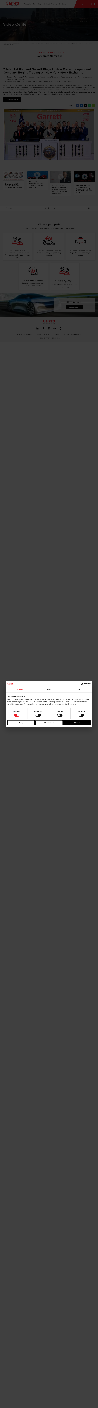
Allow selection (49, 723)
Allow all (77, 723)
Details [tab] (49, 689)
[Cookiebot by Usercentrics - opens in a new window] (82, 684)
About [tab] (78, 689)
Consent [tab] (20, 689)
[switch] (38, 715)
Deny (21, 723)
